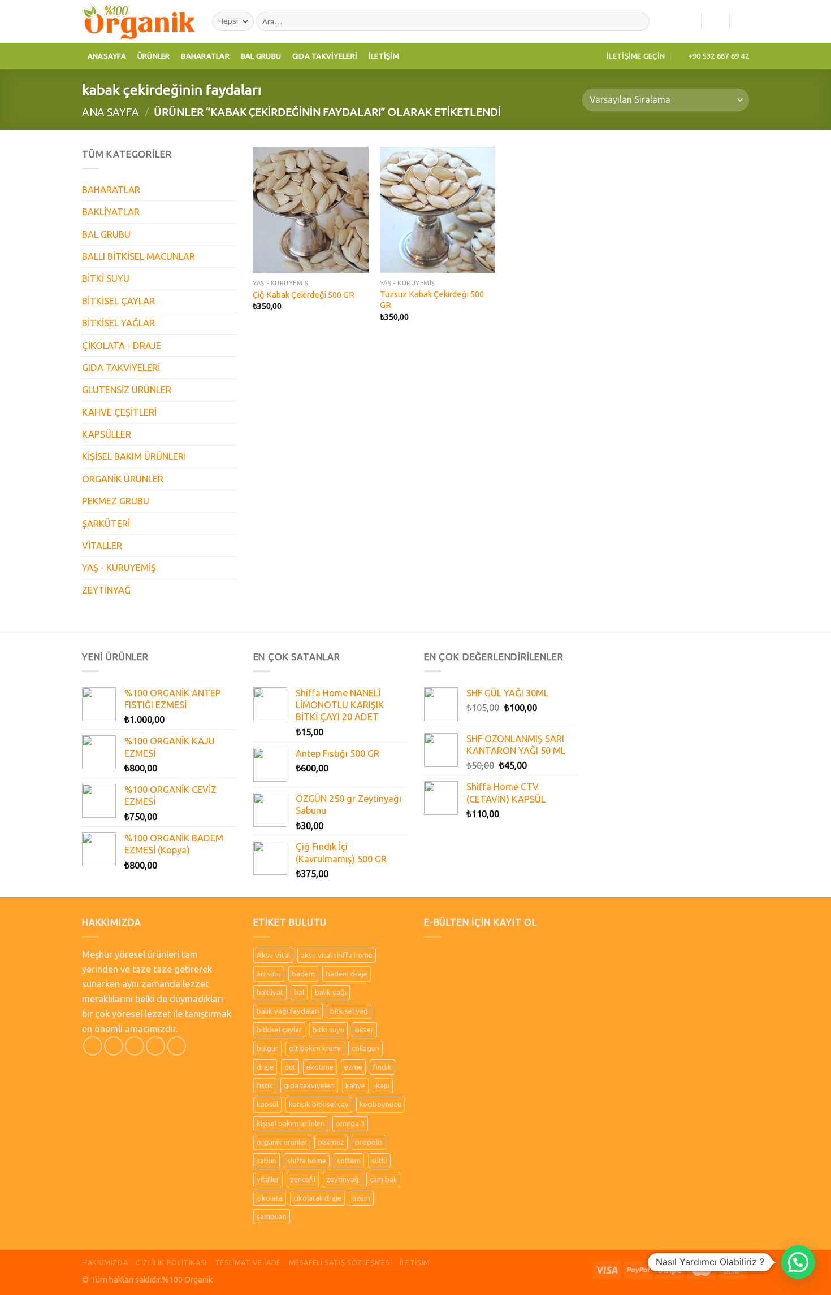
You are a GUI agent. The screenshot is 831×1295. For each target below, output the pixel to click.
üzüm (361, 1198)
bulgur (267, 1048)
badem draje (346, 974)
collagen (365, 1048)
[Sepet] (743, 21)
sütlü (379, 1161)
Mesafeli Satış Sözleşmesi (340, 1262)
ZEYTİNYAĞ (106, 590)
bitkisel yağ (349, 1011)
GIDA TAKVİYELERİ (121, 368)
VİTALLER (102, 545)
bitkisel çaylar (279, 1030)
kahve (355, 1085)
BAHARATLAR (111, 190)
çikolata (270, 1198)
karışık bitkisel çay (319, 1104)
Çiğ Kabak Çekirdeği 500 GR (303, 294)
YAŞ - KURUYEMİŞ (119, 568)
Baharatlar (205, 56)
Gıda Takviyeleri (324, 56)
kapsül (267, 1104)
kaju (382, 1085)
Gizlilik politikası (171, 1262)
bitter (364, 1030)
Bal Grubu (261, 56)
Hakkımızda (105, 1262)
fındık (382, 1067)
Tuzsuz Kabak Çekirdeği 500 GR (432, 299)
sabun (266, 1161)
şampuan (272, 1216)
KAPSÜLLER (106, 434)
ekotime (320, 1067)
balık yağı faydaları (288, 1011)
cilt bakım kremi (315, 1048)
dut (290, 1067)
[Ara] (638, 22)
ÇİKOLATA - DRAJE (121, 346)
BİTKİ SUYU (105, 278)
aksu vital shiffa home (337, 955)
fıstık (265, 1085)
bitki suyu (328, 1030)
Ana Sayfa (110, 112)
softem (349, 1161)
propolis (369, 1142)
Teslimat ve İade (248, 1262)
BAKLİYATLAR (111, 212)
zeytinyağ (342, 1179)
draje (265, 1067)
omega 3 (350, 1123)
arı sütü (269, 974)
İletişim (384, 56)
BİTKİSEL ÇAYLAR (118, 301)
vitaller (268, 1179)
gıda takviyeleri (309, 1085)
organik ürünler (282, 1142)
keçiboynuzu (380, 1104)
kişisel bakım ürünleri (291, 1123)
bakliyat (270, 992)
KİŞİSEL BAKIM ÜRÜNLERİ (134, 456)
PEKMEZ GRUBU (115, 501)
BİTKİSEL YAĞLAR (118, 323)
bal (299, 992)
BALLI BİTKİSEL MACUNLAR (138, 256)
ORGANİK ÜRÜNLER (122, 479)
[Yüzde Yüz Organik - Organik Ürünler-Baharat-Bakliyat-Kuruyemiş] (138, 21)
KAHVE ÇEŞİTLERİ (119, 412)
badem (303, 974)
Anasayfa (107, 56)
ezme (353, 1067)
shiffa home (306, 1161)
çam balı (383, 1179)
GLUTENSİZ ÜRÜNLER (126, 390)
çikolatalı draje (317, 1198)
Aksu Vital (273, 955)
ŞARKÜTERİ (106, 523)
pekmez (331, 1142)
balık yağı (331, 992)
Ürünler (153, 56)
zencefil (302, 1179)
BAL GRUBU (106, 234)
